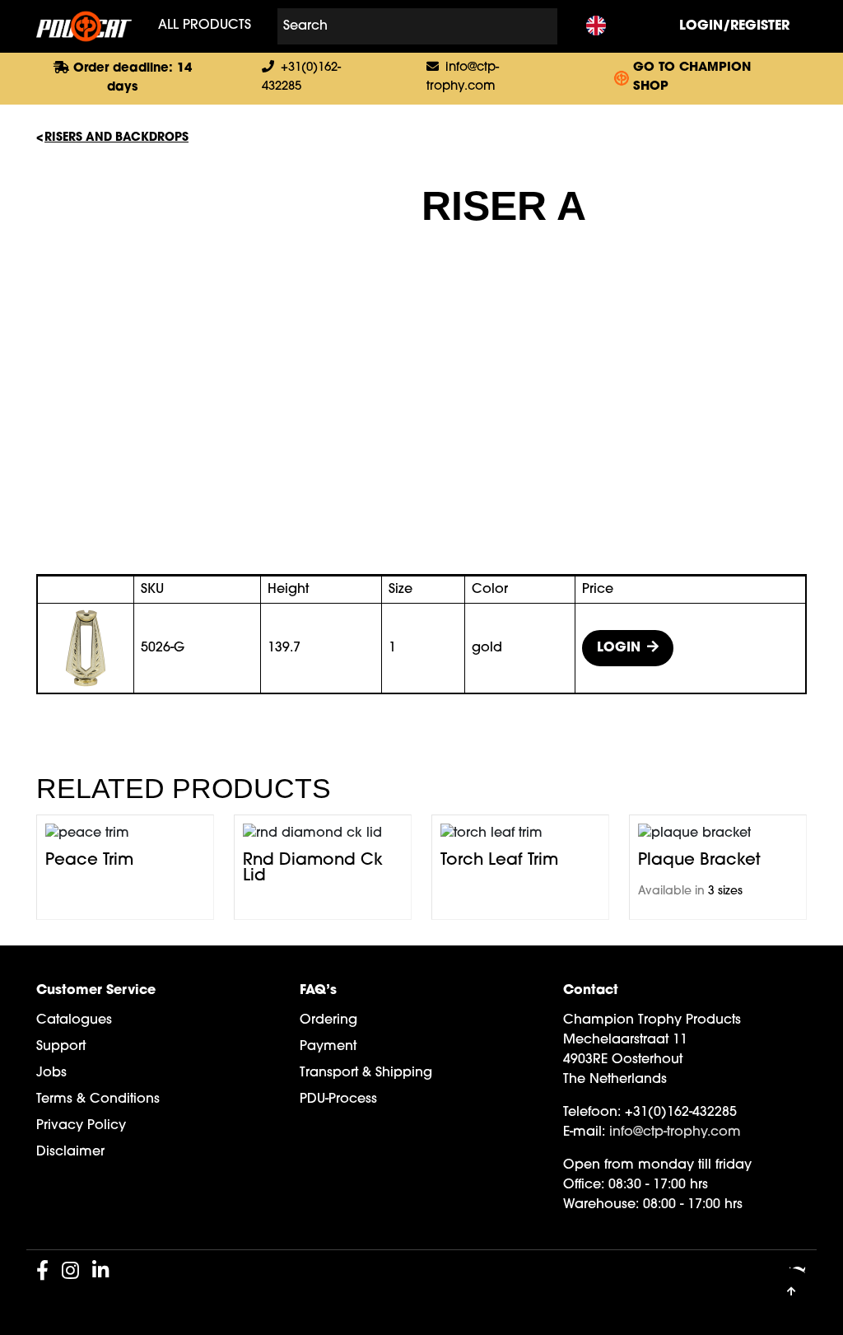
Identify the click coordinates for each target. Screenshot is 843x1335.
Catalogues (74, 1020)
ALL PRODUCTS (204, 26)
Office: (583, 1185)
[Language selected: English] (596, 27)
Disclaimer (70, 1152)
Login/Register (734, 26)
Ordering (328, 1020)
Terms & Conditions (98, 1099)
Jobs (51, 1073)
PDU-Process (338, 1099)
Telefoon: (592, 1112)
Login (618, 648)
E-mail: (584, 1132)
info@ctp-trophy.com (675, 1132)
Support (61, 1046)
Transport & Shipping (366, 1073)
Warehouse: (601, 1204)
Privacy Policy (81, 1125)
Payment (328, 1046)
